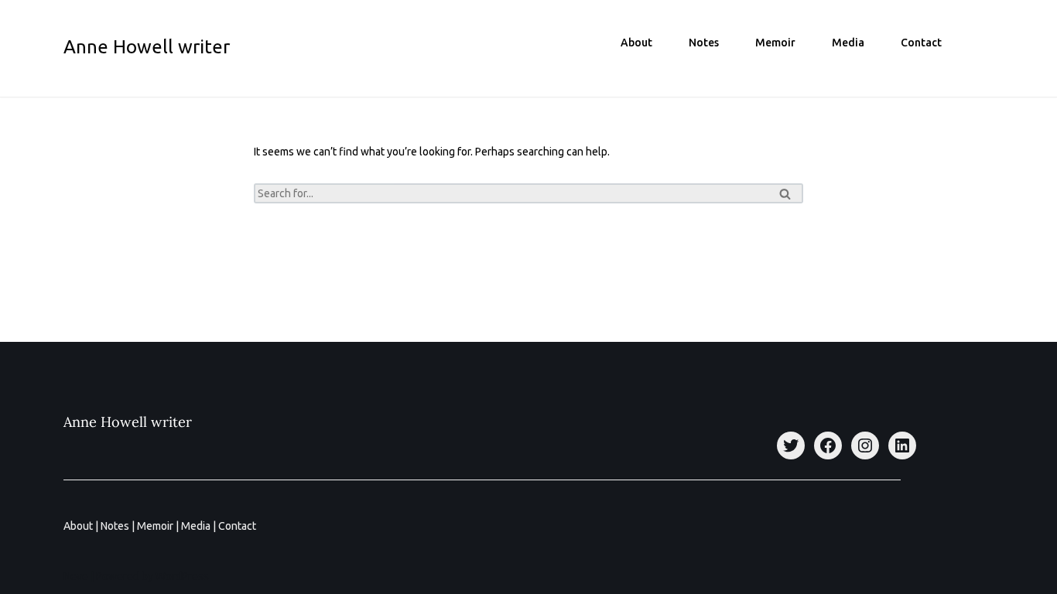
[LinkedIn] (902, 445)
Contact (921, 42)
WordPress (182, 576)
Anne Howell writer (127, 422)
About (636, 42)
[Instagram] (865, 445)
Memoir (775, 42)
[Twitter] (791, 445)
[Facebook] (828, 445)
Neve (75, 576)
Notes (704, 42)
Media (848, 42)
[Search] (785, 193)
